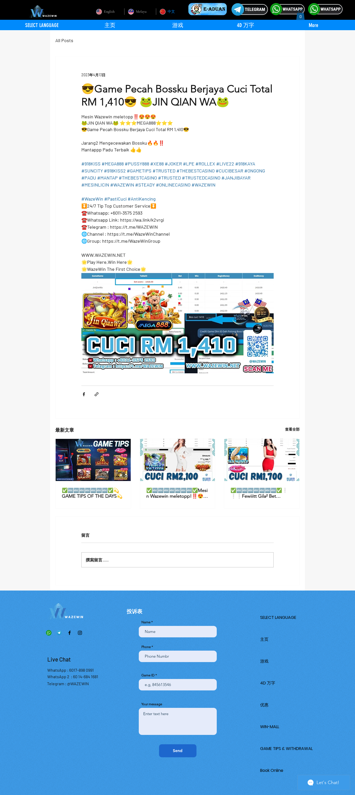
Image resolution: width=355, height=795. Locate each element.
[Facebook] (69, 633)
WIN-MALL (269, 727)
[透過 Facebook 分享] (83, 394)
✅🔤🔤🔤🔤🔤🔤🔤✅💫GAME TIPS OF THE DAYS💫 (92, 493)
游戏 (264, 661)
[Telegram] (59, 633)
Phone (146, 647)
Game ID (148, 675)
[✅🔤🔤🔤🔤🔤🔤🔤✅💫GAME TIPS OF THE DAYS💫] (93, 460)
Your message (151, 704)
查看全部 (292, 429)
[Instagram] (80, 633)
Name (145, 622)
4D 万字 (267, 683)
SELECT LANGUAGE (278, 617)
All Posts (64, 40)
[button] (300, 14)
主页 (264, 639)
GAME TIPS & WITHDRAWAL (286, 749)
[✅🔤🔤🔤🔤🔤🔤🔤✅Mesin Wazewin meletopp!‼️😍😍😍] (177, 460)
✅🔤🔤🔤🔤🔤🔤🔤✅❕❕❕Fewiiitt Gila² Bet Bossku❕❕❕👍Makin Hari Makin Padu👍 (260, 493)
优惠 (264, 705)
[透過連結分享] (96, 394)
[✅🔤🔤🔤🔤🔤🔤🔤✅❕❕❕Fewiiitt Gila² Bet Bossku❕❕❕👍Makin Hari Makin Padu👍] (261, 460)
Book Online (271, 770)
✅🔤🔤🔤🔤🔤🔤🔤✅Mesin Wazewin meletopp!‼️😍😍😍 (177, 493)
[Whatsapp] (48, 633)
